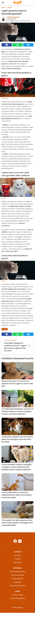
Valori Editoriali (17, 579)
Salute (9, 7)
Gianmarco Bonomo (14, 17)
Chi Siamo (17, 555)
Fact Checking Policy (17, 572)
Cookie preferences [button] (17, 598)
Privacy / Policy (17, 595)
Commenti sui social (17, 586)
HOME (3, 7)
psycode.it (17, 562)
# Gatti (4, 329)
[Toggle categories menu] (3, 2)
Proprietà (17, 582)
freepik (3, 281)
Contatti (17, 559)
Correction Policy (17, 575)
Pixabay (4, 198)
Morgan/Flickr (5, 98)
